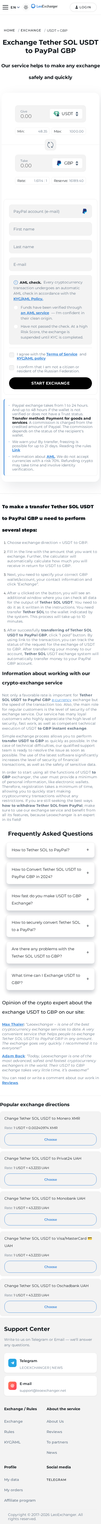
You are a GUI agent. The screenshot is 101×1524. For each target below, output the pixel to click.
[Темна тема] (26, 7)
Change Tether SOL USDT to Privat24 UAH (42, 1158)
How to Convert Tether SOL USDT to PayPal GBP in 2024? (46, 873)
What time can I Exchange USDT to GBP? (46, 979)
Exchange (31, 30)
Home (9, 30)
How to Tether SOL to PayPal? (41, 849)
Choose (50, 1139)
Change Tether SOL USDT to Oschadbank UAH (46, 1285)
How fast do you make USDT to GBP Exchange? (46, 899)
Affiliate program (20, 1500)
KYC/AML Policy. (28, 298)
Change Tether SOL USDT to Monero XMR (42, 1118)
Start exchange (50, 383)
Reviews (54, 1431)
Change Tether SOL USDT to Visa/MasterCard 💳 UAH (48, 1242)
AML (51, 456)
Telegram (56, 1480)
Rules (9, 1431)
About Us (55, 1421)
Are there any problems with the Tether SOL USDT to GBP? (43, 952)
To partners (57, 1442)
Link (16, 450)
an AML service (35, 313)
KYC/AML (12, 1442)
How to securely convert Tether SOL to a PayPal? (46, 926)
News (52, 1452)
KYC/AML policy (31, 358)
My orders (13, 1490)
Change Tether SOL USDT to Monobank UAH (44, 1198)
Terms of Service (61, 354)
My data (11, 1479)
